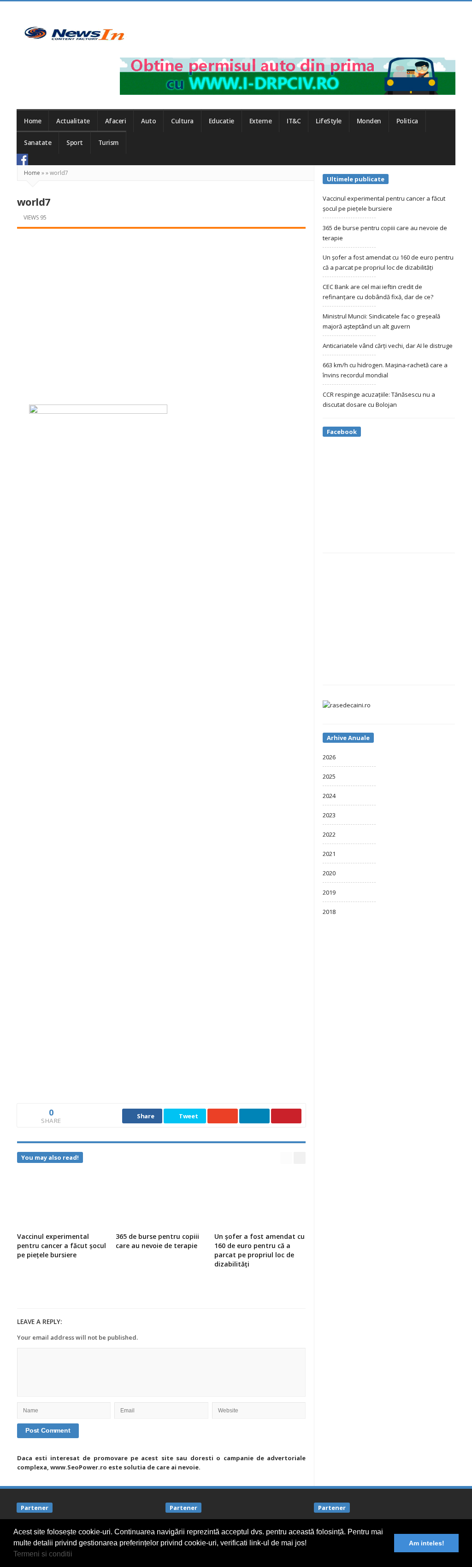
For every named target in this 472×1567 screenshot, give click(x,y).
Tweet (187, 1116)
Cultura (182, 121)
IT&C (294, 121)
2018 (329, 912)
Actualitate (73, 121)
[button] (75, 1555)
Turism (108, 143)
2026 (329, 757)
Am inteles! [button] (426, 1543)
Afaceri (115, 121)
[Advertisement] (161, 306)
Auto (148, 121)
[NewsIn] (74, 33)
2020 (329, 873)
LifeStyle (329, 121)
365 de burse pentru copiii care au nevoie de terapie (157, 1241)
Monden (369, 121)
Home (32, 121)
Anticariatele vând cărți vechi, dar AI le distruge (388, 345)
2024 (329, 796)
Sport (74, 143)
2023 (329, 815)
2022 (329, 834)
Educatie (221, 121)
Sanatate (37, 143)
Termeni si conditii (42, 1554)
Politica (407, 121)
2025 (329, 776)
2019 (329, 892)
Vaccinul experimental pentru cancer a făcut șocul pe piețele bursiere (61, 1245)
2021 (329, 854)
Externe (260, 121)
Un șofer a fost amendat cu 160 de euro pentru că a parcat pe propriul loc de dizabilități (259, 1250)
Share (145, 1116)
